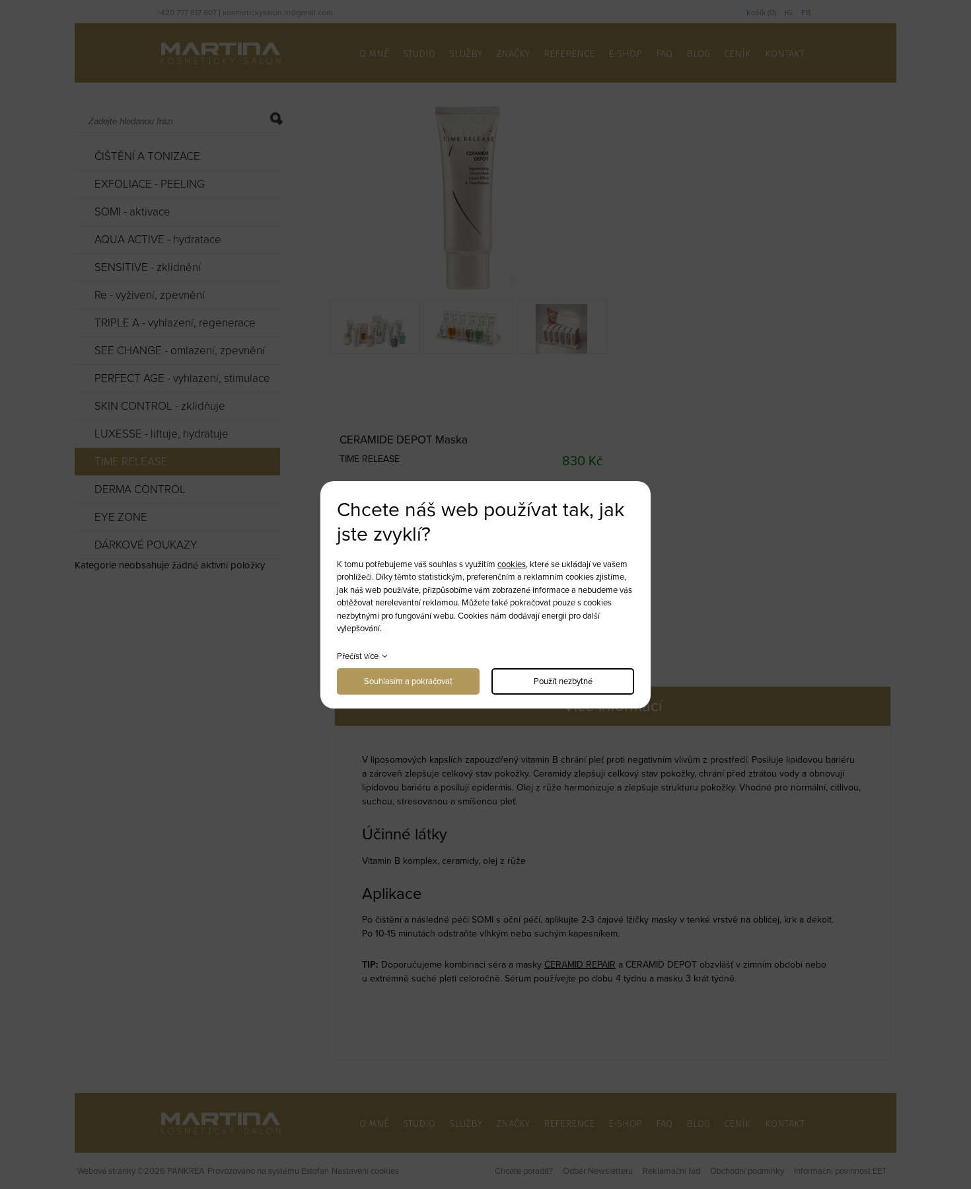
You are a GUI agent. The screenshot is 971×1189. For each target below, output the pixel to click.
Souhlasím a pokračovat (408, 681)
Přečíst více (357, 656)
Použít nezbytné (563, 681)
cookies (511, 564)
